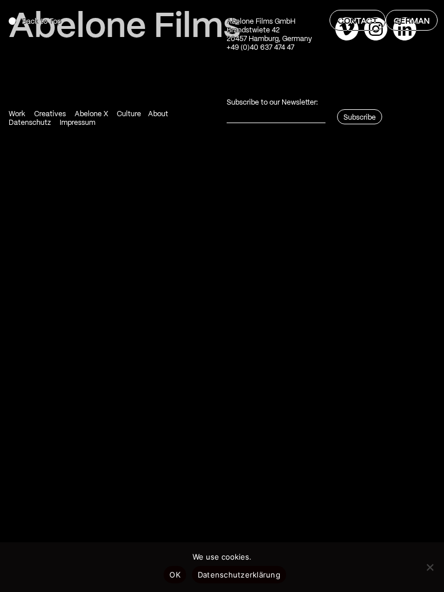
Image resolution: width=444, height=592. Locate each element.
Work (17, 114)
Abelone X (91, 114)
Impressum (77, 123)
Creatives (50, 114)
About (158, 114)
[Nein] (429, 567)
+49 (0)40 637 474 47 (260, 48)
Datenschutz (30, 123)
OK (174, 574)
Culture (129, 114)
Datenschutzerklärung (239, 574)
